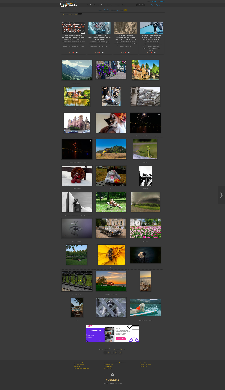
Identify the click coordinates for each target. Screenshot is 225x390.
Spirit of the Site (108, 366)
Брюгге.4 (145, 83)
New (121, 10)
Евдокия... (111, 135)
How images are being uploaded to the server (115, 362)
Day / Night (162, 1)
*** (111, 83)
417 (120, 352)
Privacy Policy (143, 362)
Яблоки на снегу (77, 188)
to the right (119, 349)
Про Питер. (145, 241)
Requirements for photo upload (81, 368)
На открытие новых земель (145, 320)
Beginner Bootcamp (79, 364)
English (149, 1)
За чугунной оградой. (77, 294)
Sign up (158, 5)
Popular (106, 10)
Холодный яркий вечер (111, 294)
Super (100, 10)
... (145, 267)
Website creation (108, 368)
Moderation (77, 366)
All (125, 10)
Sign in (153, 5)
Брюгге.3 (77, 109)
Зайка (111, 188)
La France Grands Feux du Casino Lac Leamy (145, 135)
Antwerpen (77, 135)
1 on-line (74, 1)
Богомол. (145, 162)
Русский (154, 1)
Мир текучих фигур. (77, 241)
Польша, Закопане (76, 83)
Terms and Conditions (145, 364)
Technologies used (108, 364)
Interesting (114, 10)
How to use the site (78, 362)
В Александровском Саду (76, 267)
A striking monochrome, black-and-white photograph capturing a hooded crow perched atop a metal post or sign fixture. (90, 215)
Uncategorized (75, 14)
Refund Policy (143, 366)
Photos (64, 14)
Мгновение (145, 188)
